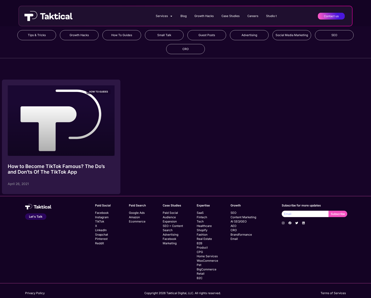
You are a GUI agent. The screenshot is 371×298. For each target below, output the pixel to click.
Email (234, 239)
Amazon (134, 217)
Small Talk (164, 35)
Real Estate (204, 239)
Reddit (99, 243)
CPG (200, 252)
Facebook (102, 213)
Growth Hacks (204, 16)
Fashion (202, 234)
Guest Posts (206, 35)
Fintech (202, 217)
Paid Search (137, 205)
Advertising (249, 35)
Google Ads (137, 213)
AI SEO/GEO (239, 221)
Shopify (202, 230)
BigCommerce (206, 269)
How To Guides (121, 35)
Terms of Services (333, 293)
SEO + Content (173, 226)
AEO (233, 226)
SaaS (200, 213)
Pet (199, 265)
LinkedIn (101, 230)
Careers (252, 16)
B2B (199, 243)
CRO (185, 49)
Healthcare (204, 226)
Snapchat (101, 234)
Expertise (203, 205)
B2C (200, 278)
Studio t (271, 16)
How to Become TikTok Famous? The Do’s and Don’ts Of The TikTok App (56, 169)
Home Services (207, 256)
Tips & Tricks (37, 35)
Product (202, 247)
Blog (183, 16)
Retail (200, 273)
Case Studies (230, 16)
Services (162, 16)
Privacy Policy (35, 293)
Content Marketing (243, 217)
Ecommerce (137, 221)
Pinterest (101, 239)
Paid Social (103, 205)
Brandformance (241, 234)
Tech (200, 221)
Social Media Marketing (292, 35)
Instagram (102, 217)
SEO (334, 35)
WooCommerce (207, 260)
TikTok (99, 221)
